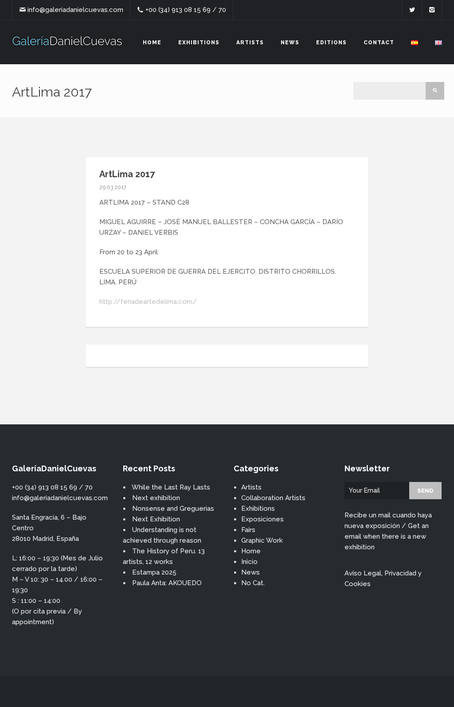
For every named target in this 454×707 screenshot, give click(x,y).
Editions (331, 42)
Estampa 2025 (154, 572)
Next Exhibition (156, 519)
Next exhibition (156, 498)
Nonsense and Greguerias (173, 509)
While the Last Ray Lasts (171, 487)
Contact (379, 42)
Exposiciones (262, 519)
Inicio (249, 562)
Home (152, 42)
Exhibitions (198, 42)
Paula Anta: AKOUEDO (167, 583)
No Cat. (253, 583)
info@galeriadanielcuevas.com (75, 10)
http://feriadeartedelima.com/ (148, 302)
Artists (250, 42)
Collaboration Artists (273, 498)
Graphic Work (262, 540)
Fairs (248, 530)
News (290, 42)
